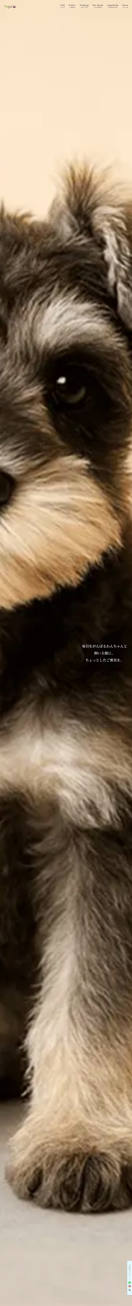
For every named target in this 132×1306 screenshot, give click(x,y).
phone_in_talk (129, 1290)
